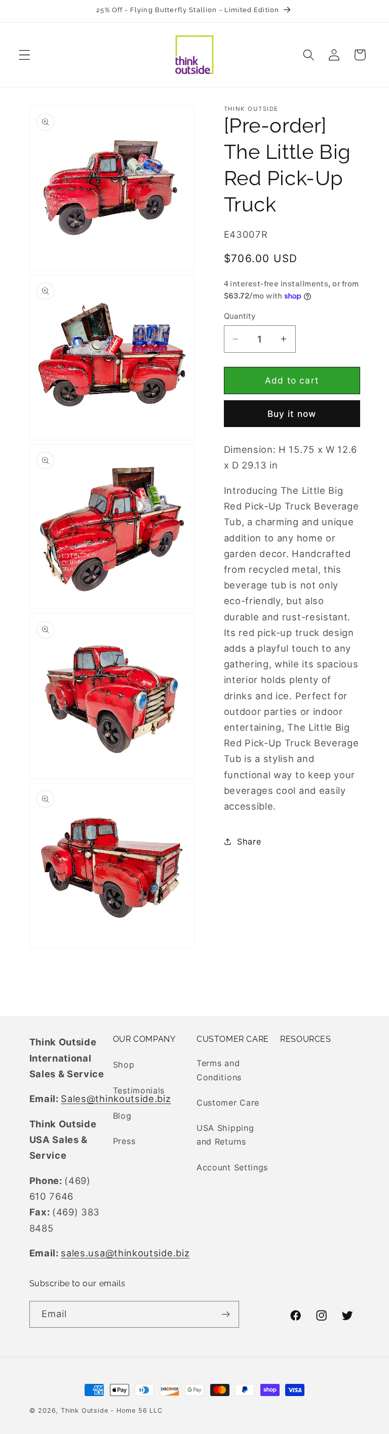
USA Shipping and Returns (225, 1135)
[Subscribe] (226, 1314)
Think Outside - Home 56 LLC (112, 1410)
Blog (122, 1116)
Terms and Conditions (219, 1070)
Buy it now (292, 413)
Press (124, 1141)
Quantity (240, 316)
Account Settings (232, 1167)
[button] (24, 55)
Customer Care (228, 1103)
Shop (124, 1065)
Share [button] (249, 841)
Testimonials (139, 1090)
